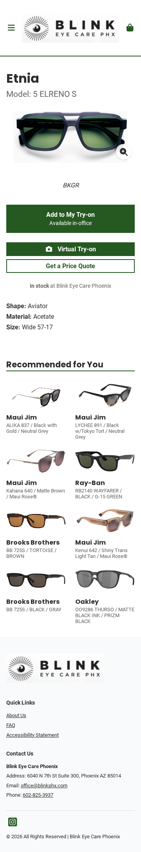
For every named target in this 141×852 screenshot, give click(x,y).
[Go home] (70, 28)
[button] (11, 28)
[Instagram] (12, 824)
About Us (16, 715)
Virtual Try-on (76, 249)
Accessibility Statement (32, 735)
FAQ (10, 725)
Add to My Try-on (70, 219)
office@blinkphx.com (44, 785)
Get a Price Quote (70, 266)
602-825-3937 (38, 795)
